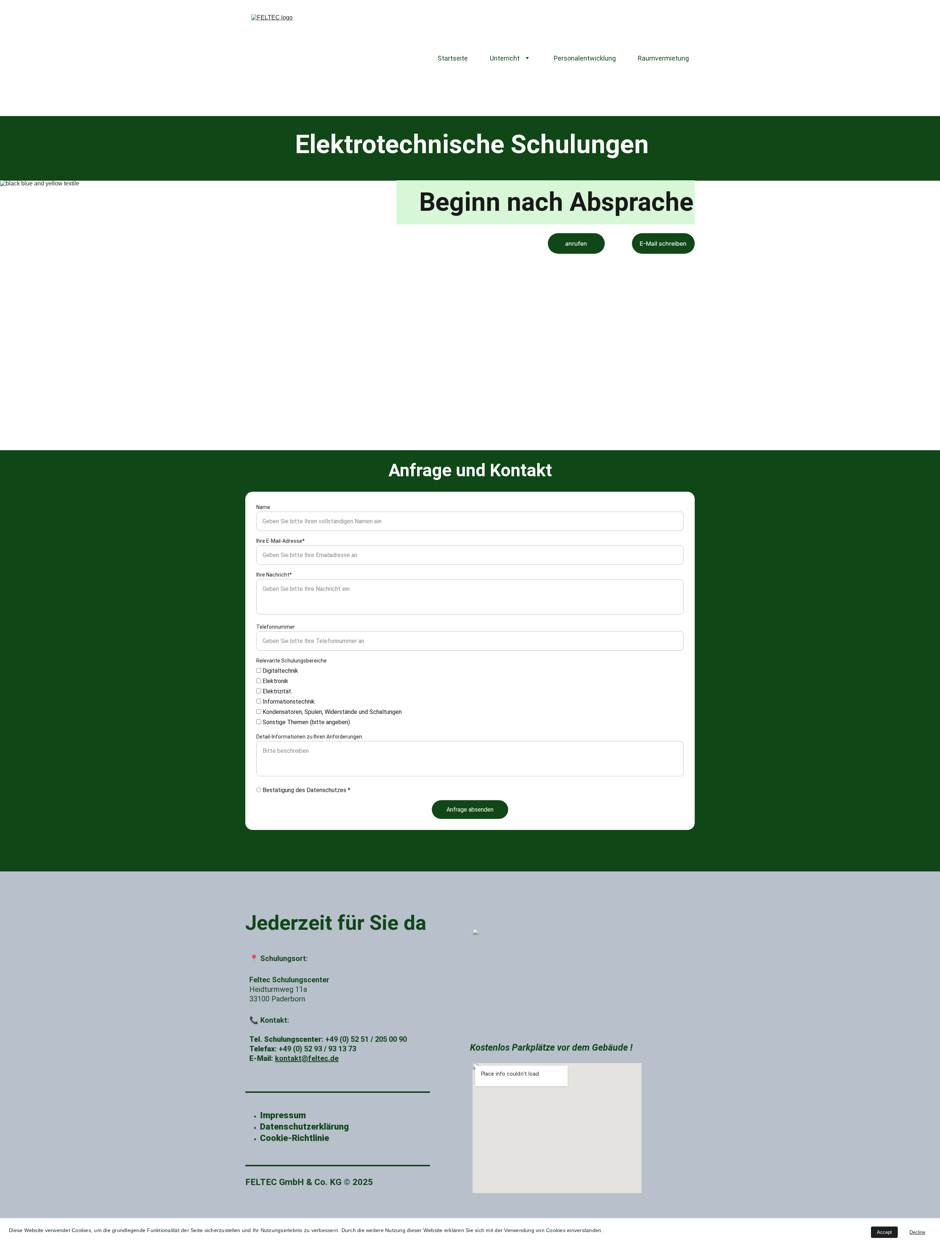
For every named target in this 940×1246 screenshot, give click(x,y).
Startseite (453, 58)
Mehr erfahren (622, 273)
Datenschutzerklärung (305, 1127)
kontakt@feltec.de (307, 1058)
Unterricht (505, 58)
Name (263, 507)
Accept (884, 1232)
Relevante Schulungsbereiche (291, 661)
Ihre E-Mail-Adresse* (280, 541)
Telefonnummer (275, 627)
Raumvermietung (663, 58)
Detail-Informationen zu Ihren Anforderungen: (309, 737)
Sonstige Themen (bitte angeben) (305, 722)
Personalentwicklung (585, 58)
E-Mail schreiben (663, 243)
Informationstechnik (288, 701)
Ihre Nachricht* (274, 575)
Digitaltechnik (279, 670)
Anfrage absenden (470, 809)
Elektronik (274, 681)
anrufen (576, 243)
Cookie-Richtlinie (294, 1138)
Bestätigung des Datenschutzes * (305, 790)
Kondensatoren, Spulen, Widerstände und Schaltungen (331, 711)
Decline (917, 1232)
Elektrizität (276, 691)
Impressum (284, 1115)
